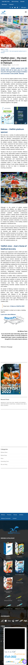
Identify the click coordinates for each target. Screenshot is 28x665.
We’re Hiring (15, 1)
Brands (22, 1)
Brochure (4, 4)
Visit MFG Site (5, 1)
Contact (11, 4)
